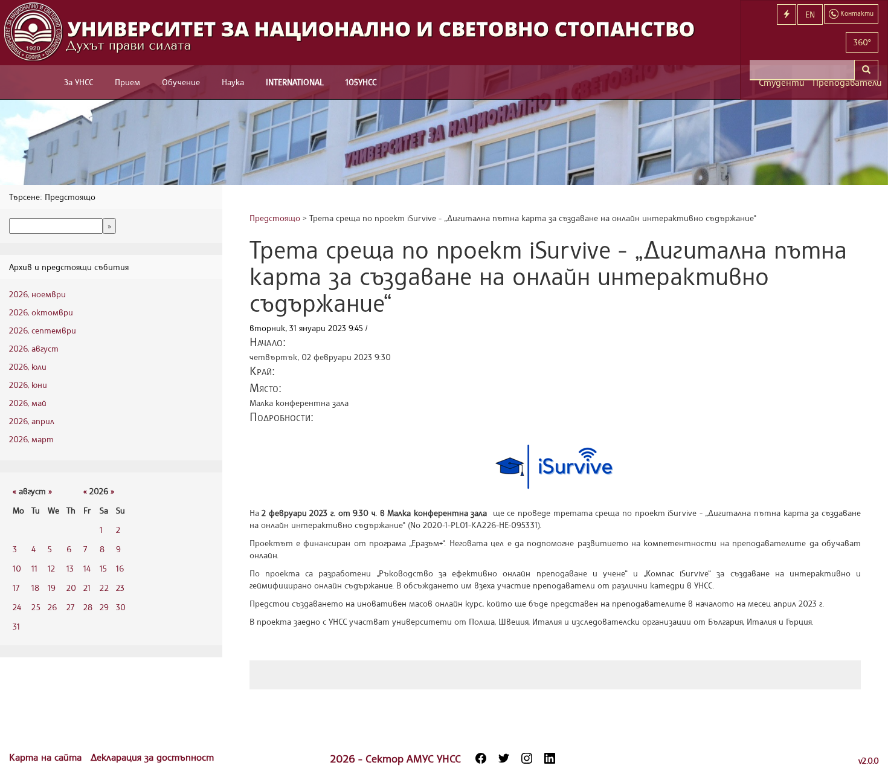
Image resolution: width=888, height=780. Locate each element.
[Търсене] (866, 70)
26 (52, 607)
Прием (127, 82)
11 (34, 568)
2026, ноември (37, 294)
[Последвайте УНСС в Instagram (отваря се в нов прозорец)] (527, 758)
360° (862, 42)
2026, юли (28, 366)
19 (52, 587)
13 (70, 568)
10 (17, 568)
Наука (233, 82)
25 (35, 607)
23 (120, 587)
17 (16, 587)
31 (16, 626)
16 (120, 568)
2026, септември (42, 330)
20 (71, 587)
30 (121, 607)
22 (104, 587)
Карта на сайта (47, 757)
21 (87, 587)
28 (87, 607)
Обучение (181, 82)
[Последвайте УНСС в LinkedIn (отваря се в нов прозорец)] (550, 758)
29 (104, 607)
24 (17, 607)
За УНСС (78, 82)
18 (35, 587)
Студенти (781, 82)
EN (810, 14)
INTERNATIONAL (295, 82)
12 (51, 568)
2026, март (31, 439)
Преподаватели (845, 82)
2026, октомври (41, 312)
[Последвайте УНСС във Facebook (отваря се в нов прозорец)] (481, 758)
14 (87, 568)
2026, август (34, 348)
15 (103, 568)
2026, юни (28, 384)
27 (70, 607)
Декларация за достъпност (152, 757)
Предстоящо (274, 218)
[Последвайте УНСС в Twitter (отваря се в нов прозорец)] (504, 758)
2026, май (28, 403)
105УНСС (361, 82)
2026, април (31, 421)
